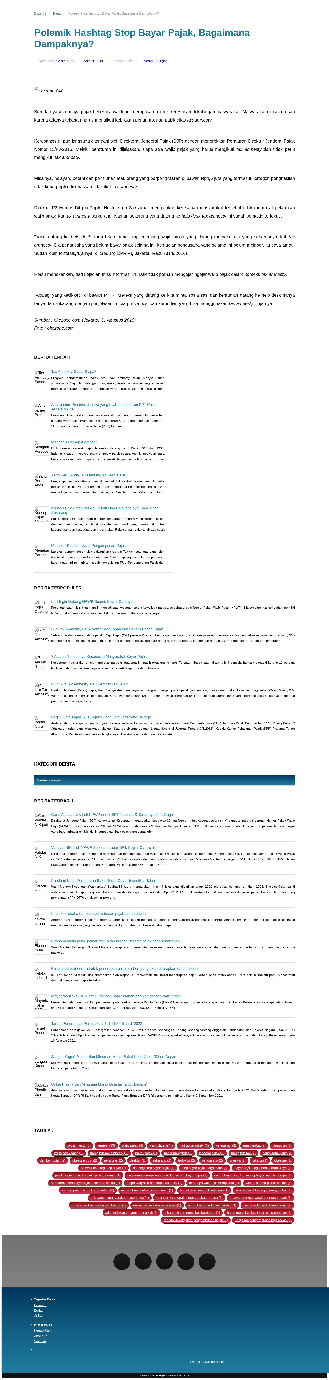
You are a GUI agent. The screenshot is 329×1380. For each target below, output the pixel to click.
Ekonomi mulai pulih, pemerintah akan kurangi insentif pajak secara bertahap (115, 941)
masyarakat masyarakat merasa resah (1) (261, 1197)
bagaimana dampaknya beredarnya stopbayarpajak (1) (167, 1175)
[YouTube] (207, 1261)
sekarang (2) (162, 1160)
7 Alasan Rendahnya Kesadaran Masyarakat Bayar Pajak (99, 657)
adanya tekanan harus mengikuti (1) (131, 1212)
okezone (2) (283, 1160)
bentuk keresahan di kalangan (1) (204, 1190)
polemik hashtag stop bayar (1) (103, 1168)
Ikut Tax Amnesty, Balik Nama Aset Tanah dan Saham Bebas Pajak (107, 629)
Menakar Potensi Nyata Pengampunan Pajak (88, 546)
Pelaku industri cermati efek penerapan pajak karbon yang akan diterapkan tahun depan (124, 968)
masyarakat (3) (254, 1145)
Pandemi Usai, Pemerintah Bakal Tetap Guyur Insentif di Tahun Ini (106, 881)
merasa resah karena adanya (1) (157, 1205)
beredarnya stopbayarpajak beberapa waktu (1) (85, 1183)
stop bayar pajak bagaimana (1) (205, 1168)
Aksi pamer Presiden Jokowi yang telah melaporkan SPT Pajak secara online (104, 407)
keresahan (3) (226, 1145)
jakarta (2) (259, 1160)
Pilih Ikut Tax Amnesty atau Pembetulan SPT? (89, 684)
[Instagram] (164, 1261)
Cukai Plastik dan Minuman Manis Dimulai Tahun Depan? (99, 1084)
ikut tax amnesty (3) (194, 1145)
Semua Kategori (155, 61)
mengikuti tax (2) (243, 1153)
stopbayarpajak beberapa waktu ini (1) (154, 1183)
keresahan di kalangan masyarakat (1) (263, 1190)
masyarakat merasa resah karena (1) (99, 1205)
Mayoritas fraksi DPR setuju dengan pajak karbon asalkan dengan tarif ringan (116, 996)
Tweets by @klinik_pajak (207, 1361)
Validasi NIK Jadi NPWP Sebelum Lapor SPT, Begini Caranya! (103, 847)
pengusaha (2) (212, 1160)
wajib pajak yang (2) (68, 1153)
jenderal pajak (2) (211, 1153)
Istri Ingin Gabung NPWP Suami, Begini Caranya (92, 601)
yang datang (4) (161, 1145)
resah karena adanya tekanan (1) (212, 1205)
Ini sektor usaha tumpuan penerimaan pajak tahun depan (98, 913)
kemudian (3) (282, 1145)
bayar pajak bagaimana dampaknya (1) (263, 1168)
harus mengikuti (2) (178, 1153)
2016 (61, 61)
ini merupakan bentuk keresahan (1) (88, 1190)
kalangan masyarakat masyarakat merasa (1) (189, 1197)
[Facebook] (121, 1261)
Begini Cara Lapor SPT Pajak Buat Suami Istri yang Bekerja (101, 717)
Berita (57, 13)
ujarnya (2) (238, 1160)
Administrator (93, 61)
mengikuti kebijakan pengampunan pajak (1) (196, 1220)
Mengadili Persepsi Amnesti (74, 442)
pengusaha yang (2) (277, 1153)
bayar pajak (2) (146, 1153)
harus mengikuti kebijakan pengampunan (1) (259, 1212)
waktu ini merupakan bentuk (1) (269, 1183)
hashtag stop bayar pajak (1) (154, 1168)
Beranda (40, 13)
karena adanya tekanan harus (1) (267, 1205)
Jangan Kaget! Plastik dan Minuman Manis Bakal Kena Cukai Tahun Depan (113, 1057)
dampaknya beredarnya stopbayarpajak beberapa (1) (253, 1175)
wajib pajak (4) (132, 1145)
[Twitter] (143, 1261)
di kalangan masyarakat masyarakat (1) (120, 1197)
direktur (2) (138, 1160)
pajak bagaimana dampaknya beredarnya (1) (87, 1175)
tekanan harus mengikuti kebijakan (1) (192, 1212)
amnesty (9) (106, 1145)
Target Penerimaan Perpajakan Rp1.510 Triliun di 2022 (96, 1024)
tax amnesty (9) (78, 1145)
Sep (54, 61)
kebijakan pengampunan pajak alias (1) (263, 1220)
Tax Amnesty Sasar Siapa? (73, 371)
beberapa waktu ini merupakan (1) (214, 1183)
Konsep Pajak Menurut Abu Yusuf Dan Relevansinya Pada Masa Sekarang (104, 510)
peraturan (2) (113, 1160)
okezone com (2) (84, 1160)
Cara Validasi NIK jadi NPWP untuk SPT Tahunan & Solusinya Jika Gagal (112, 815)
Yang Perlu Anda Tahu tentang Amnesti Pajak (88, 475)
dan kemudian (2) (52, 1160)
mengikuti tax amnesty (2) (109, 1153)
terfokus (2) (186, 1160)
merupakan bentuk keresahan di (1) (147, 1190)
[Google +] (185, 1261)
